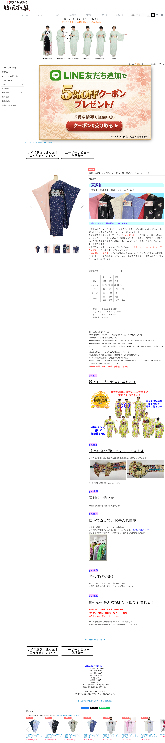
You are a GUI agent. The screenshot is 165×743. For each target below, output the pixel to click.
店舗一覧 (104, 15)
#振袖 (65, 715)
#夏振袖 (59, 715)
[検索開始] (153, 15)
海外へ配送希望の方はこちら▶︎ (95, 640)
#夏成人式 (77, 715)
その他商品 (72, 15)
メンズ (40, 15)
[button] (31, 205)
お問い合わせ (120, 15)
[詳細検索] (148, 15)
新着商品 (88, 15)
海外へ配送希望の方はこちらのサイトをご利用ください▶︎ (95, 701)
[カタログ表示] (162, 15)
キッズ (56, 15)
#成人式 (70, 715)
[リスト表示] (157, 15)
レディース (24, 15)
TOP (8, 15)
